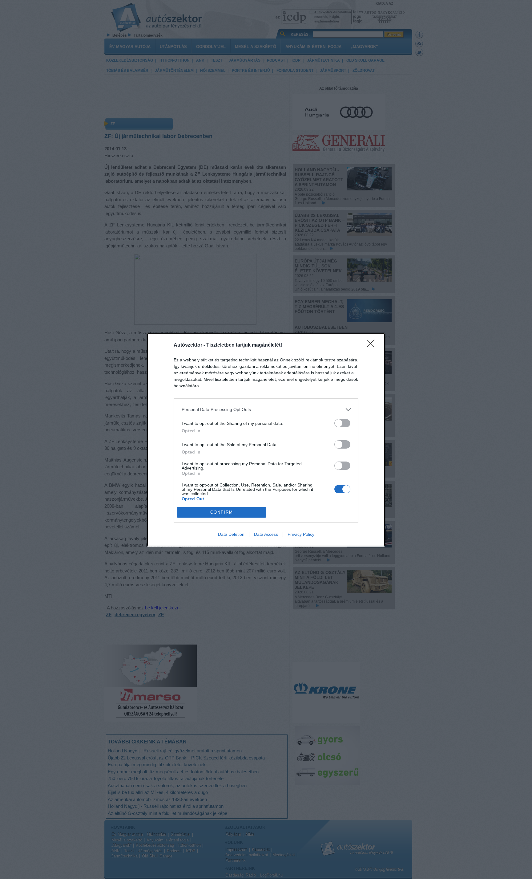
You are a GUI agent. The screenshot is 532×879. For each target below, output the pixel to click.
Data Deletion (231, 534)
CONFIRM (221, 512)
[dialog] (266, 439)
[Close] (372, 345)
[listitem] (266, 409)
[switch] (342, 423)
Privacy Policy (301, 534)
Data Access (266, 534)
